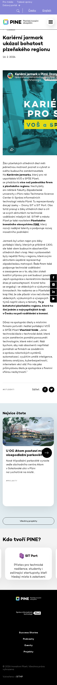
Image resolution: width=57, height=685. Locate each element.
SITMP (19, 676)
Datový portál (10, 5)
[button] (47, 453)
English (46, 10)
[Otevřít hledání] (19, 10)
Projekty (28, 651)
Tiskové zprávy (24, 2)
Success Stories (28, 632)
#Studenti (8, 389)
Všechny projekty (28, 521)
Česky (32, 10)
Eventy (29, 645)
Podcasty (28, 638)
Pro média (8, 2)
